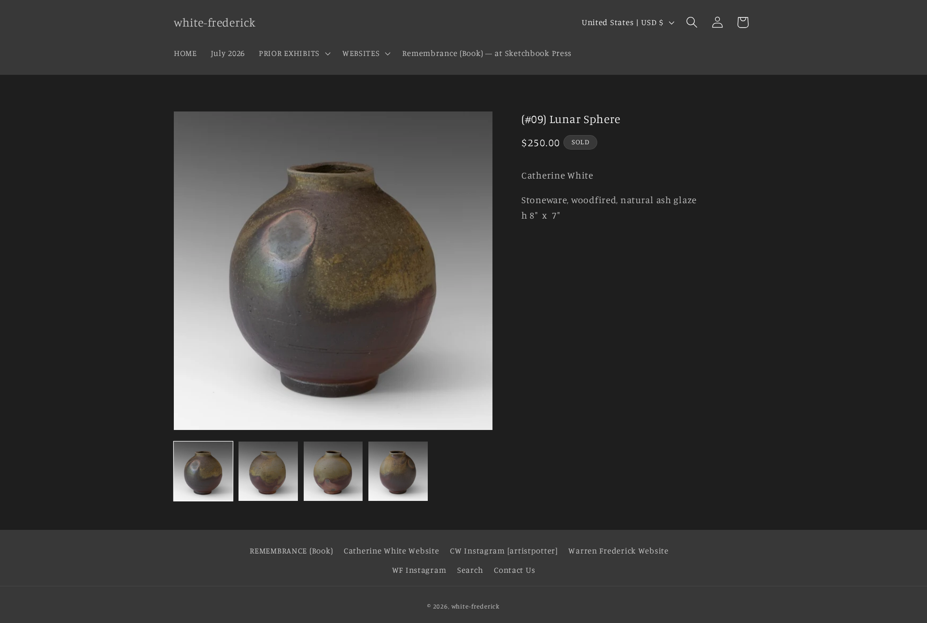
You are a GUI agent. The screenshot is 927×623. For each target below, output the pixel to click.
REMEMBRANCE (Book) (291, 550)
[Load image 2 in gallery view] (268, 471)
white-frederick (475, 606)
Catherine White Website (391, 550)
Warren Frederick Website (618, 550)
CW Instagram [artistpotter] (503, 550)
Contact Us (514, 570)
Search (470, 570)
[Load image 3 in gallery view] (333, 471)
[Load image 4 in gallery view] (397, 471)
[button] (294, 53)
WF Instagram (419, 570)
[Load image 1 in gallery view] (203, 471)
